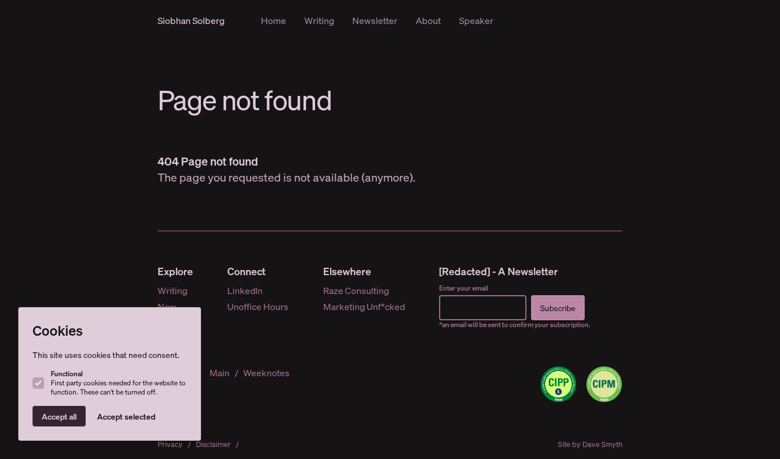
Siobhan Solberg (191, 20)
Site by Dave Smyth (590, 444)
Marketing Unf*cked (364, 306)
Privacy (170, 444)
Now (167, 306)
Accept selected (126, 416)
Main (220, 373)
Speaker (476, 20)
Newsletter (374, 20)
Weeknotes (266, 373)
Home (273, 20)
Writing (319, 20)
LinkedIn (245, 290)
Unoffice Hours (257, 306)
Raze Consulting (356, 290)
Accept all (59, 416)
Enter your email (463, 288)
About (428, 20)
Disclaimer (213, 444)
